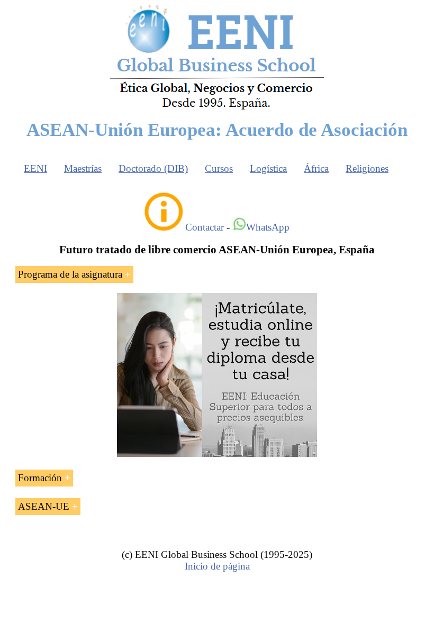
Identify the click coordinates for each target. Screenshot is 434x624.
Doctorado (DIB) (153, 168)
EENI (35, 168)
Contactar (204, 227)
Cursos (219, 168)
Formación (40, 477)
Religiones (367, 168)
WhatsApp (268, 227)
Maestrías (83, 168)
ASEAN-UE (43, 506)
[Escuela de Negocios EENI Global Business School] (217, 108)
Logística (268, 168)
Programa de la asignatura (70, 274)
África (316, 168)
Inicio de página (217, 566)
